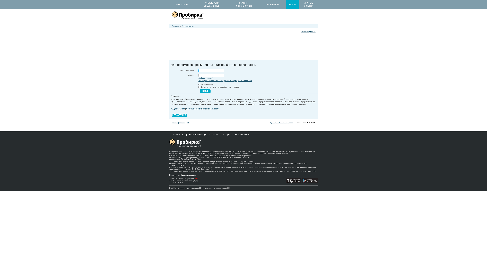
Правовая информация (196, 134)
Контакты (216, 134)
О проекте (175, 134)
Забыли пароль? (205, 78)
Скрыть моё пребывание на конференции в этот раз (220, 87)
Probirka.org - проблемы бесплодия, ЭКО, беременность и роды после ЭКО (200, 188)
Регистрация (306, 32)
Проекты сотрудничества (238, 134)
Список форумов (189, 26)
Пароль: (191, 75)
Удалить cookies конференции (281, 123)
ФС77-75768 (208, 153)
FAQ (188, 123)
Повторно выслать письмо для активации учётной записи (225, 81)
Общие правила (178, 109)
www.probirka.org (217, 156)
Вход (314, 32)
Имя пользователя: (187, 71)
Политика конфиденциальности (182, 175)
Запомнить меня (207, 84)
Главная (175, 26)
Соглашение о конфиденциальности (202, 109)
